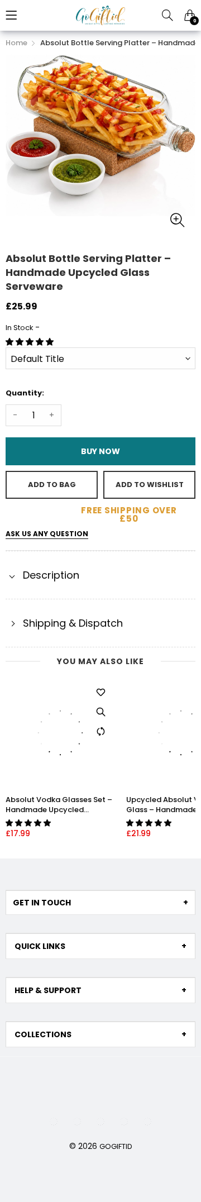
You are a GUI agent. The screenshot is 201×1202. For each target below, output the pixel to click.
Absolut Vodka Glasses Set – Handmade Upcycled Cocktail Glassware (59, 805)
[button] (31, 341)
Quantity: (25, 393)
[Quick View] (101, 711)
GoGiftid (115, 1146)
